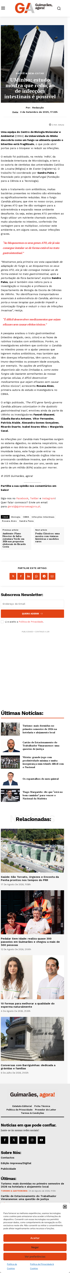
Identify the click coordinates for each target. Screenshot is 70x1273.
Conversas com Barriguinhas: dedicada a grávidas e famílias (28, 1067)
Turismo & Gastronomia (14, 1191)
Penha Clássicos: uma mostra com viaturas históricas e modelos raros (47, 537)
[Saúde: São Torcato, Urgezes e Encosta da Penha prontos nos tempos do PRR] (32, 851)
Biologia (15, 517)
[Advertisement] (35, 668)
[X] (13, 576)
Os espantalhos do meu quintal (41, 778)
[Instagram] (32, 1140)
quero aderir (30, 613)
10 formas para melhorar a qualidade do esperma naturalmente (28, 1005)
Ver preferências (35, 1256)
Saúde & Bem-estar (30, 73)
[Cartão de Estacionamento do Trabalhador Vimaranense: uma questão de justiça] (10, 745)
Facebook (22, 498)
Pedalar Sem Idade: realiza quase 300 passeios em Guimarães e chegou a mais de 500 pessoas (30, 942)
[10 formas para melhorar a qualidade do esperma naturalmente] (32, 977)
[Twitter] (14, 1140)
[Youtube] (41, 1140)
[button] (65, 1206)
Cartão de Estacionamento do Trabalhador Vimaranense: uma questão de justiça (41, 745)
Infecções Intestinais (43, 517)
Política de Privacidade (31, 621)
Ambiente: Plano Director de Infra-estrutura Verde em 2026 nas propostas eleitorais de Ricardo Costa (14, 540)
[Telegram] (44, 576)
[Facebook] (20, 576)
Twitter (34, 498)
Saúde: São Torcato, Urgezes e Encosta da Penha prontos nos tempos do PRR (30, 878)
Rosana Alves (9, 521)
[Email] (52, 576)
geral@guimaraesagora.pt (24, 506)
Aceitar (35, 1238)
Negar (35, 1247)
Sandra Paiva (26, 521)
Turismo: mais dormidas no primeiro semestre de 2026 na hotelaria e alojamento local (40, 729)
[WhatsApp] (36, 576)
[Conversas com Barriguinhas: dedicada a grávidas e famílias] (32, 1039)
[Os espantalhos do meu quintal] (10, 778)
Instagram (48, 498)
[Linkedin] (28, 576)
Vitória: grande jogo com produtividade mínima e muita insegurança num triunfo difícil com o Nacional (43, 762)
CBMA (26, 517)
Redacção (38, 107)
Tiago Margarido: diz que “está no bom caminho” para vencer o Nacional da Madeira (43, 795)
